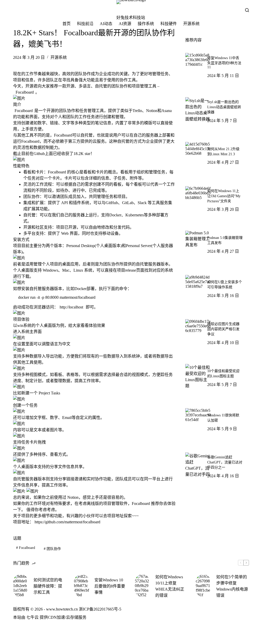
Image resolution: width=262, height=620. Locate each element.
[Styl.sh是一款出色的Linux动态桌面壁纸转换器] (198, 110)
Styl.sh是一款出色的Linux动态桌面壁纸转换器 (224, 107)
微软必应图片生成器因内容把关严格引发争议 (223, 329)
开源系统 (191, 23)
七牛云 (32, 617)
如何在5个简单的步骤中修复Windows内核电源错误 (232, 586)
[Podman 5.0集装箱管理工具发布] (198, 243)
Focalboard (25, 548)
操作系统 (146, 23)
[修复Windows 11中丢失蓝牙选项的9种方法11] (198, 66)
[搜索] (247, 10)
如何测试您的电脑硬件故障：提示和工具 (48, 586)
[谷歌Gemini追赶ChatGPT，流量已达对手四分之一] (198, 465)
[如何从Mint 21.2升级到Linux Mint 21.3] (198, 155)
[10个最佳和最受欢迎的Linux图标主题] (198, 377)
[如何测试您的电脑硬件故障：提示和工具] (20, 585)
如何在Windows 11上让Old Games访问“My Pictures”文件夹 (224, 196)
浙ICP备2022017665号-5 (100, 609)
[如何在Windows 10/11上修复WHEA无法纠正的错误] (142, 585)
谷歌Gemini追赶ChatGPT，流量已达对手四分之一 (224, 462)
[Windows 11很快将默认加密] (198, 421)
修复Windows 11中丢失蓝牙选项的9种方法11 (224, 62)
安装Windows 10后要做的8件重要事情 (109, 586)
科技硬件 (168, 23)
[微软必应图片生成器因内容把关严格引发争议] (198, 332)
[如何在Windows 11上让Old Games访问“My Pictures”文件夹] (198, 199)
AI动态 (106, 23)
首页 (66, 23)
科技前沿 (85, 23)
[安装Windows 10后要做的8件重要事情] (81, 585)
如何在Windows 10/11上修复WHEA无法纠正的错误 (169, 586)
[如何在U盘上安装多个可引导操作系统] (198, 288)
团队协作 (52, 549)
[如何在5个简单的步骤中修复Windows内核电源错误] (203, 585)
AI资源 (125, 23)
